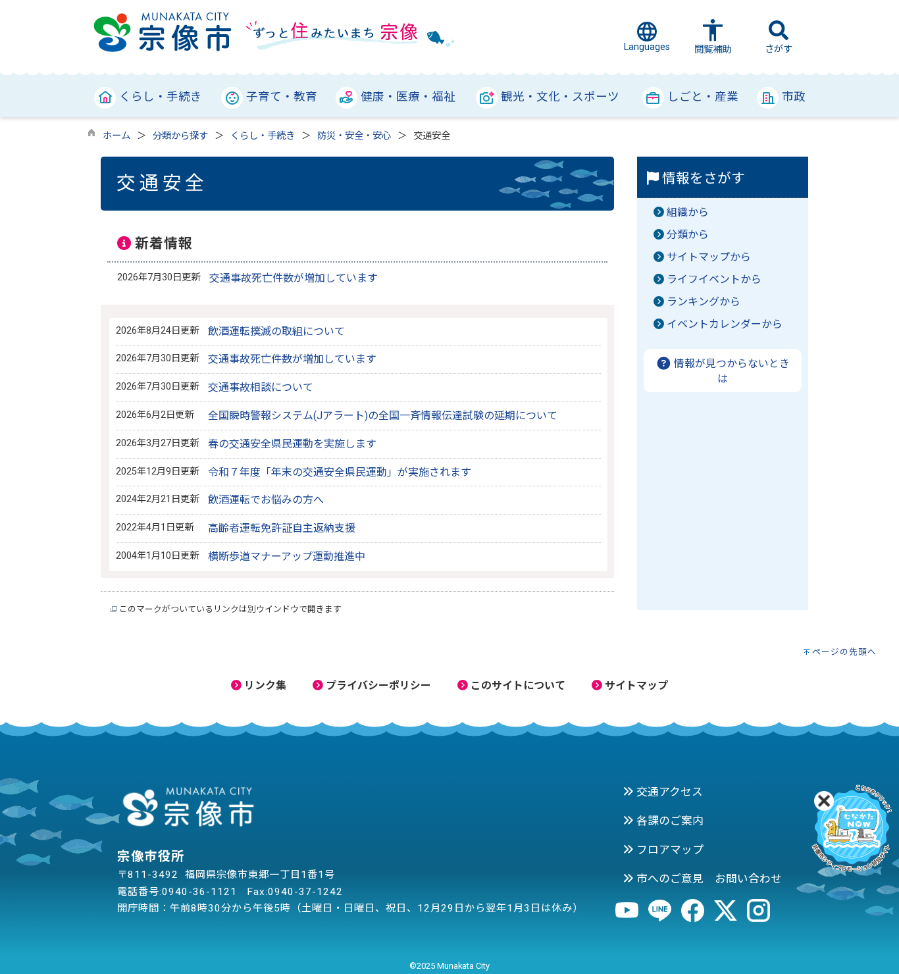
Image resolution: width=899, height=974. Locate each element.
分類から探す (180, 135)
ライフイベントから (714, 279)
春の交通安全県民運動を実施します (292, 444)
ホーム (116, 135)
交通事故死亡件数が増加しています (293, 278)
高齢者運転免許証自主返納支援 (281, 528)
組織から (688, 212)
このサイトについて (516, 685)
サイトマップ (635, 685)
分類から (688, 234)
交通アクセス (668, 791)
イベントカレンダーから (725, 324)
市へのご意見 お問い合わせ (708, 878)
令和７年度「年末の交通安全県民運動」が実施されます (339, 472)
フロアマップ (669, 849)
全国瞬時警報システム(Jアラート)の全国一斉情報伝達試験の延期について (382, 415)
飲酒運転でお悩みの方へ (266, 500)
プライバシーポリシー (377, 685)
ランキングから (703, 301)
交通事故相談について (260, 387)
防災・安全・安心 (354, 135)
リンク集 (264, 685)
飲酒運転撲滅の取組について (276, 331)
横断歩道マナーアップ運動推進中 (286, 556)
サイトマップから (709, 257)
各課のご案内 (669, 820)
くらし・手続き (262, 135)
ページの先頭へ (844, 652)
